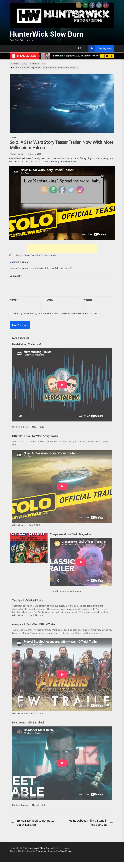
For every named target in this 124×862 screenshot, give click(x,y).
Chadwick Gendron (20, 427)
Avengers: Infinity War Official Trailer (34, 624)
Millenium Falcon (22, 255)
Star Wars (53, 255)
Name (14, 299)
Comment (16, 276)
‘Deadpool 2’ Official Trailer (28, 600)
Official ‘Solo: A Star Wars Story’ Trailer (35, 436)
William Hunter (16, 154)
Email (50, 299)
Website (87, 299)
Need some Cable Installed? (28, 722)
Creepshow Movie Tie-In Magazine (70, 534)
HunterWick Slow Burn (46, 34)
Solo (45, 255)
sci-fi (39, 255)
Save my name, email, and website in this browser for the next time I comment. (56, 313)
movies (33, 255)
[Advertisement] (62, 248)
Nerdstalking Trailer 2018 (26, 344)
